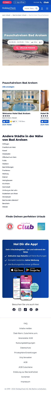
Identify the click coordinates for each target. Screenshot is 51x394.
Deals (6, 2)
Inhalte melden (25, 328)
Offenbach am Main (9, 157)
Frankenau (6, 170)
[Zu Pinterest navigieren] (31, 310)
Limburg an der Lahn (9, 190)
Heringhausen (7, 180)
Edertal (4, 177)
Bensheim (6, 203)
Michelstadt (6, 197)
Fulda (4, 160)
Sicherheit (25, 377)
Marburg (5, 174)
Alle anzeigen (8, 87)
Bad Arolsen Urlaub (19, 15)
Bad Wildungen (8, 167)
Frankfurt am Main (9, 147)
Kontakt (36, 2)
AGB (25, 362)
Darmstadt (6, 187)
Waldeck (5, 164)
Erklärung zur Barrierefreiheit (25, 372)
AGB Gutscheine (25, 367)
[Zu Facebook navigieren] (14, 310)
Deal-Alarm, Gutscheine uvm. (25, 333)
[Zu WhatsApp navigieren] (37, 310)
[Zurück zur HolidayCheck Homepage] (9, 8)
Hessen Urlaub (5, 15)
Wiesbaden (6, 154)
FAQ (25, 324)
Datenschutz (25, 348)
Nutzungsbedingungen (25, 343)
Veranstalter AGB (25, 338)
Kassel (4, 150)
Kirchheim (6, 184)
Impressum (25, 382)
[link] (42, 8)
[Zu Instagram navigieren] (20, 310)
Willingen (5, 144)
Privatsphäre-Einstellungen (25, 353)
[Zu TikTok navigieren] (25, 310)
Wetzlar (5, 207)
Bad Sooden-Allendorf (10, 200)
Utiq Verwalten (25, 357)
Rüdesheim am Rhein (10, 193)
